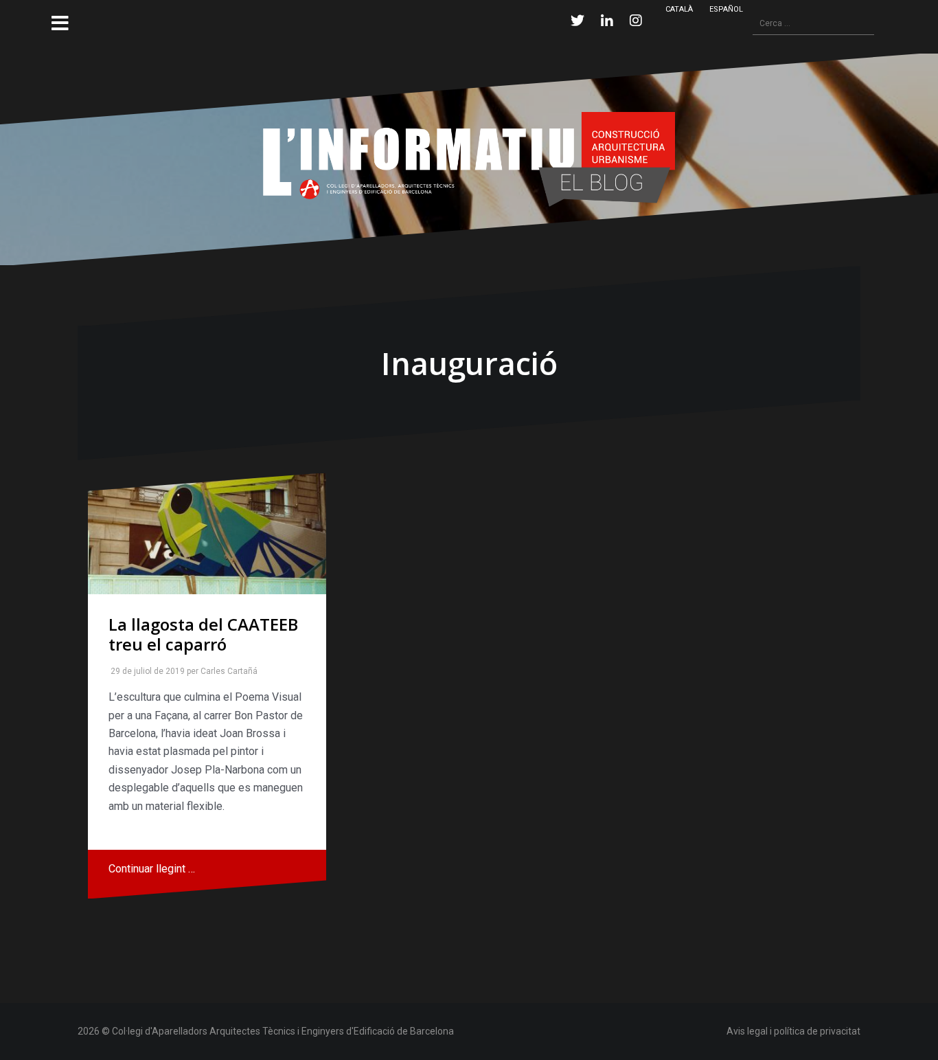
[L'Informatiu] (469, 158)
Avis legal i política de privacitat (793, 1031)
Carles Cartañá (226, 671)
